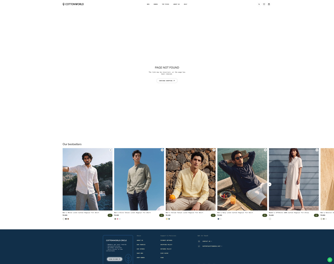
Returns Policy (165, 249)
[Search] (259, 4)
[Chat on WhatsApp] (329, 259)
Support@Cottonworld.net (211, 246)
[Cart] (269, 4)
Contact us (206, 241)
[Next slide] (269, 184)
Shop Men (140, 253)
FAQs (162, 257)
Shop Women (141, 257)
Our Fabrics (141, 244)
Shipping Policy (166, 244)
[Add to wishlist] (110, 150)
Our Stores (141, 249)
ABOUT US (140, 240)
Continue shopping (165, 80)
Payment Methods (166, 240)
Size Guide (164, 253)
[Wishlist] (264, 4)
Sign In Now (113, 259)
